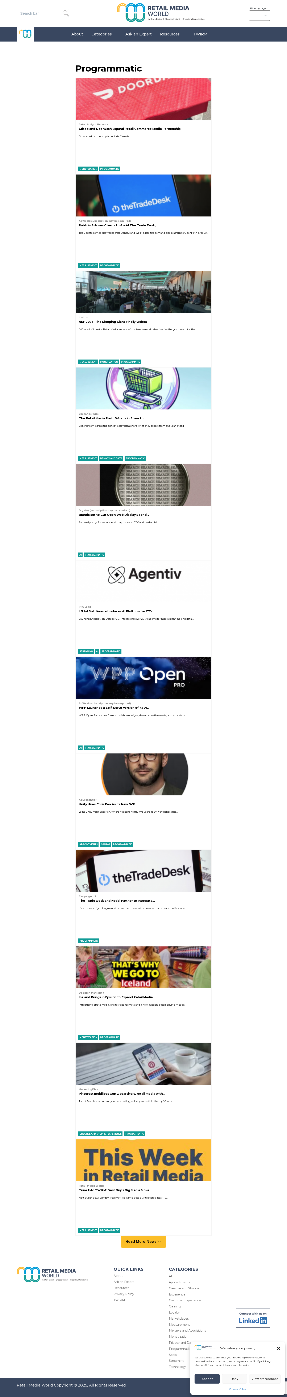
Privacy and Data (181, 1343)
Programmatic (179, 1349)
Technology (177, 1367)
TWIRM (200, 34)
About (77, 34)
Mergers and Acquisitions (187, 1330)
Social (173, 1355)
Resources (170, 34)
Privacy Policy (237, 1388)
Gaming (175, 1306)
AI (170, 1276)
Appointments (179, 1282)
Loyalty (174, 1312)
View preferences (264, 1379)
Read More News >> (143, 1241)
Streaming (176, 1361)
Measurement (179, 1325)
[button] (278, 1348)
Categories (101, 34)
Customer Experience (185, 1300)
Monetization (178, 1336)
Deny (234, 1379)
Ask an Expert (138, 34)
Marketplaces (179, 1318)
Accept (207, 1379)
